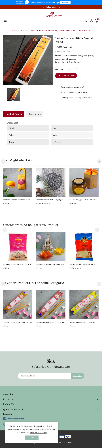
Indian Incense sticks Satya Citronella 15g (84, 322)
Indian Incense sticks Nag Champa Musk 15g (50, 322)
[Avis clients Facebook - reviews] (13, 418)
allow (32, 437)
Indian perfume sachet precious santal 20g (17, 200)
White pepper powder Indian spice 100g (84, 264)
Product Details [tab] (14, 114)
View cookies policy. (38, 432)
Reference (60, 51)
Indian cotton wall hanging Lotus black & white (50, 200)
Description (34, 114)
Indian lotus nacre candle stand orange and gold (50, 264)
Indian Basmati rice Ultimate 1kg (17, 264)
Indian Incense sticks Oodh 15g (18, 322)
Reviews (7, 413)
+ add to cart (15, 182)
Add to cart (66, 75)
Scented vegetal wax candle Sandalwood (84, 200)
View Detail (20, 182)
